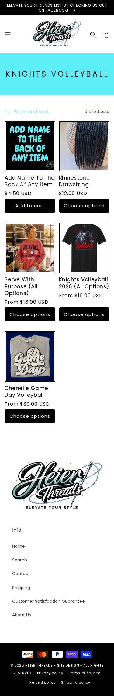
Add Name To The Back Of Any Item (30, 181)
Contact (21, 574)
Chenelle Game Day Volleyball (26, 391)
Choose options (84, 205)
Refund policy (42, 682)
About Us (21, 615)
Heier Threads (39, 665)
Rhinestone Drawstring (74, 181)
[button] (7, 34)
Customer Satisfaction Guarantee (48, 601)
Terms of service (84, 672)
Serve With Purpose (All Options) (21, 286)
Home (18, 546)
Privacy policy (50, 672)
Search (19, 560)
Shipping (21, 588)
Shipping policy (75, 682)
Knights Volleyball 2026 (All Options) (84, 283)
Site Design (68, 665)
